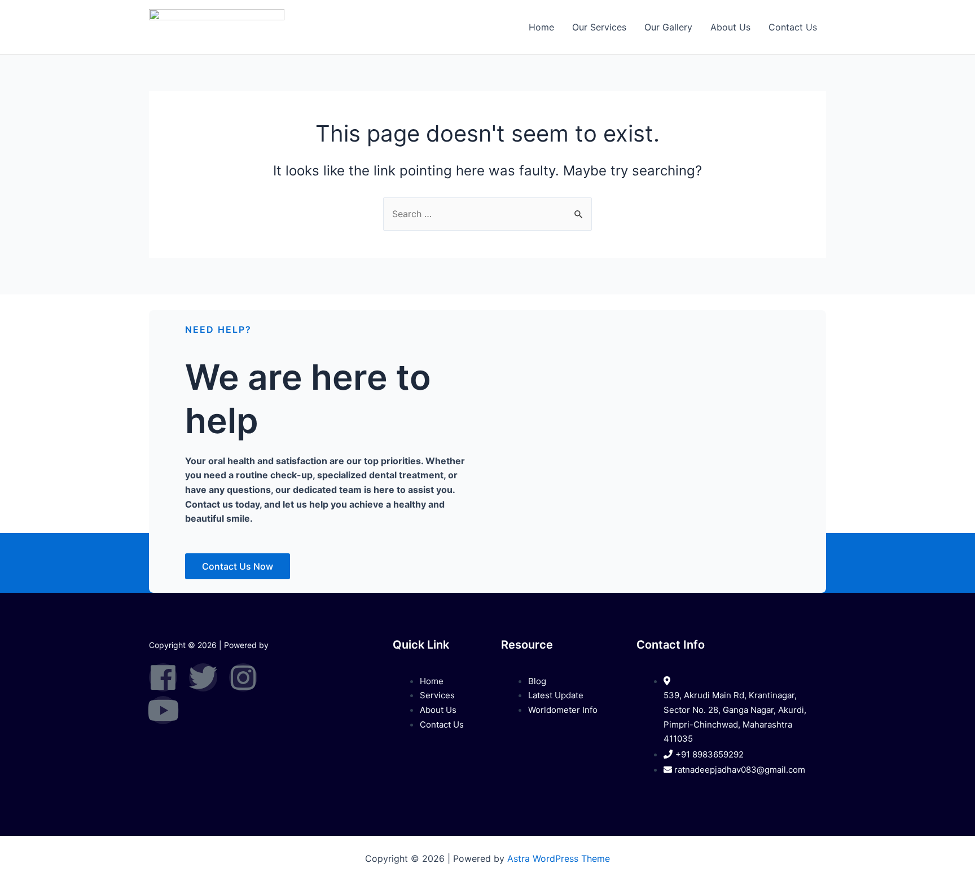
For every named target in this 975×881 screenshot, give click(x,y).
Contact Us (792, 27)
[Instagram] (243, 677)
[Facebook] (163, 677)
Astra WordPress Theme (558, 858)
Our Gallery (668, 27)
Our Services (599, 27)
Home (541, 27)
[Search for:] (487, 213)
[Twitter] (203, 677)
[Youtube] (163, 710)
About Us (730, 27)
